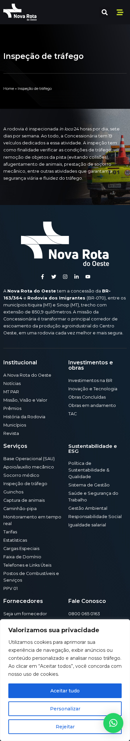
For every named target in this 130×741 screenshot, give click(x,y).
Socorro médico (21, 475)
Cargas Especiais (21, 548)
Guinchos (13, 491)
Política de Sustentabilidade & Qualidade (88, 470)
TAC (72, 413)
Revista (11, 433)
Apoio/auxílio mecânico (28, 466)
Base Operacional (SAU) (29, 458)
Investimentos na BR (90, 380)
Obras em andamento (92, 405)
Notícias (12, 383)
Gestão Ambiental (87, 508)
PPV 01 (10, 588)
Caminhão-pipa (20, 508)
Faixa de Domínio (22, 556)
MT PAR (11, 391)
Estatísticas (15, 540)
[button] (104, 12)
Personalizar (65, 709)
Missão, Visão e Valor (25, 400)
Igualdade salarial (87, 524)
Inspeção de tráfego (25, 483)
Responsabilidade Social (95, 516)
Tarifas (10, 531)
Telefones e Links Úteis (27, 565)
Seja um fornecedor (25, 613)
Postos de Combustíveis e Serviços (31, 577)
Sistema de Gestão (89, 484)
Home (8, 88)
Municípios (14, 425)
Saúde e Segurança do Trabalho (93, 496)
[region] (65, 680)
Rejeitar (65, 727)
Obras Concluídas (87, 397)
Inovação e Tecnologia (92, 388)
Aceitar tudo (65, 691)
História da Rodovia (24, 416)
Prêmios (12, 408)
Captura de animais (24, 500)
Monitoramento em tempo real (32, 520)
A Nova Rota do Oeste (27, 375)
